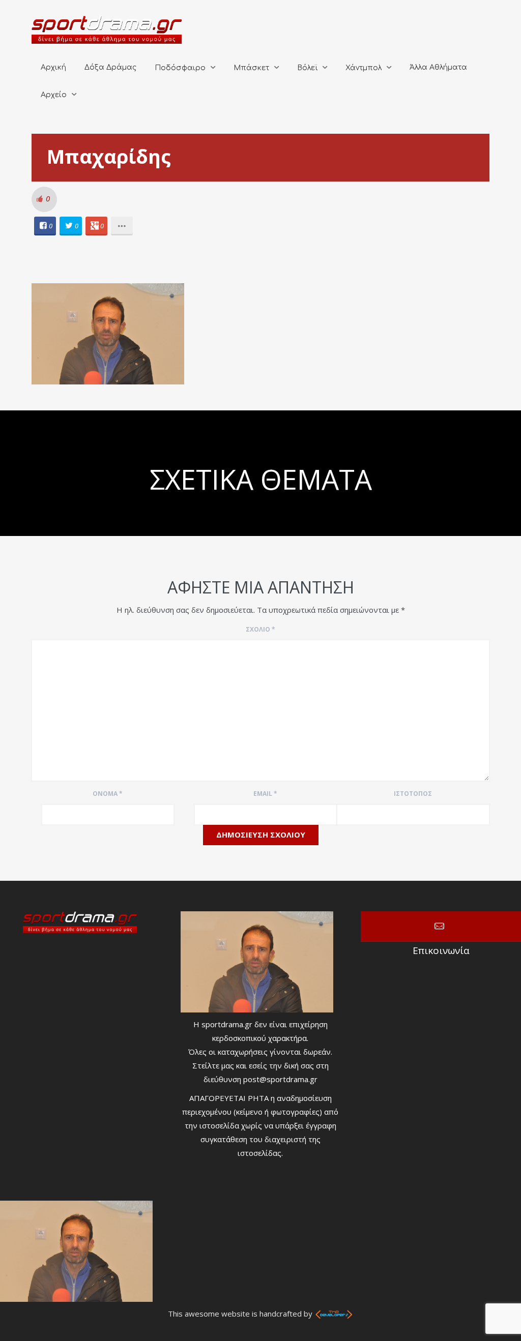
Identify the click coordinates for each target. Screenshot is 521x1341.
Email (265, 793)
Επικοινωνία (441, 926)
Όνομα (108, 793)
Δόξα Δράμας (110, 67)
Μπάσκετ (251, 68)
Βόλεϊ (307, 68)
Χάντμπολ (363, 68)
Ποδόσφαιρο (180, 68)
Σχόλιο (260, 629)
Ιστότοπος (413, 793)
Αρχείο (54, 95)
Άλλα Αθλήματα (438, 67)
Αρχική (53, 67)
